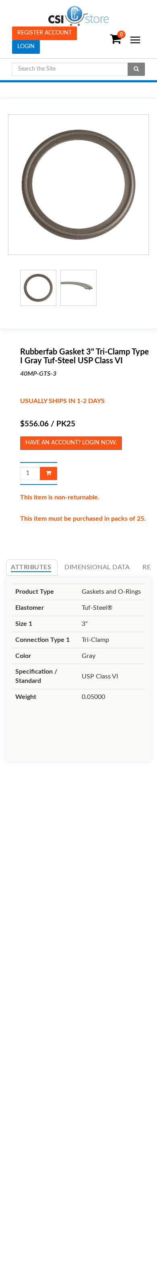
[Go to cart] (104, 43)
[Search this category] (136, 69)
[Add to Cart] (48, 473)
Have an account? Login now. (71, 443)
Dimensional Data (97, 567)
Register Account (44, 33)
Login (26, 46)
